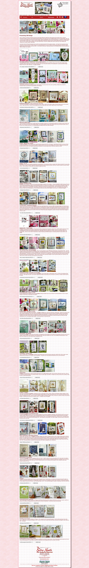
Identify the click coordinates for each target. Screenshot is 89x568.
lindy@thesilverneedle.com (45, 559)
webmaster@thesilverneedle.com (45, 557)
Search (41, 17)
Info (32, 17)
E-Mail (48, 15)
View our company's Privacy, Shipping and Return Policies (44, 565)
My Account (51, 17)
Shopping (25, 17)
